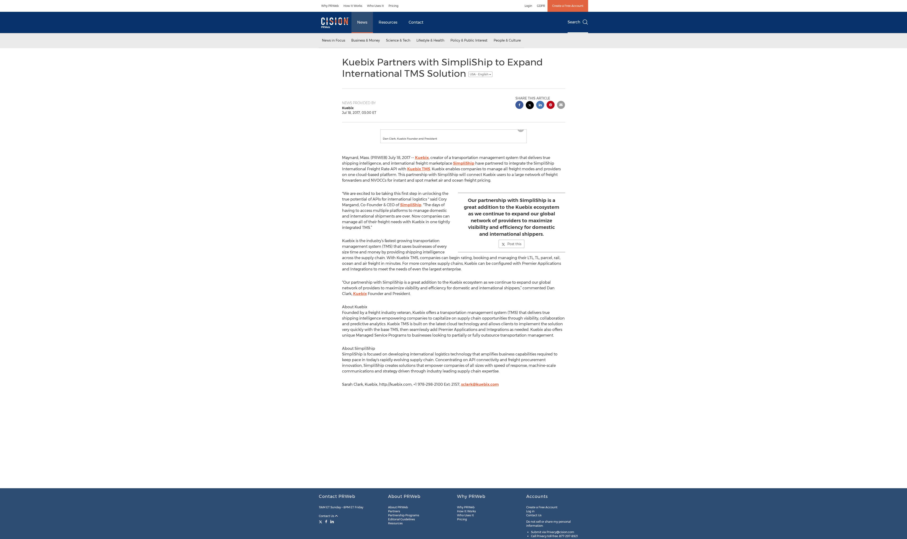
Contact (416, 22)
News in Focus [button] (333, 40)
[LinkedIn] (332, 521)
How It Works (352, 6)
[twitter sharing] (530, 105)
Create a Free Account (567, 6)
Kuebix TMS (418, 173)
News (362, 22)
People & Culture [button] (507, 40)
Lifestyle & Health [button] (430, 40)
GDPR (541, 6)
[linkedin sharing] (540, 105)
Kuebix (422, 162)
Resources (388, 22)
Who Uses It (375, 6)
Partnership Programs (403, 515)
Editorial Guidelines (401, 519)
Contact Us (327, 516)
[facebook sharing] (519, 105)
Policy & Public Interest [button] (469, 40)
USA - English (479, 74)
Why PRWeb (330, 6)
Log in (530, 511)
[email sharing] (561, 105)
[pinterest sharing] (551, 105)
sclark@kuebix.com (480, 389)
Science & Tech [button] (398, 40)
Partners (394, 511)
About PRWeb (398, 507)
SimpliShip (463, 168)
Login (528, 6)
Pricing (393, 6)
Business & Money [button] (365, 40)
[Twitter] (321, 521)
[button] (453, 132)
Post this (514, 249)
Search (574, 22)
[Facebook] (326, 521)
